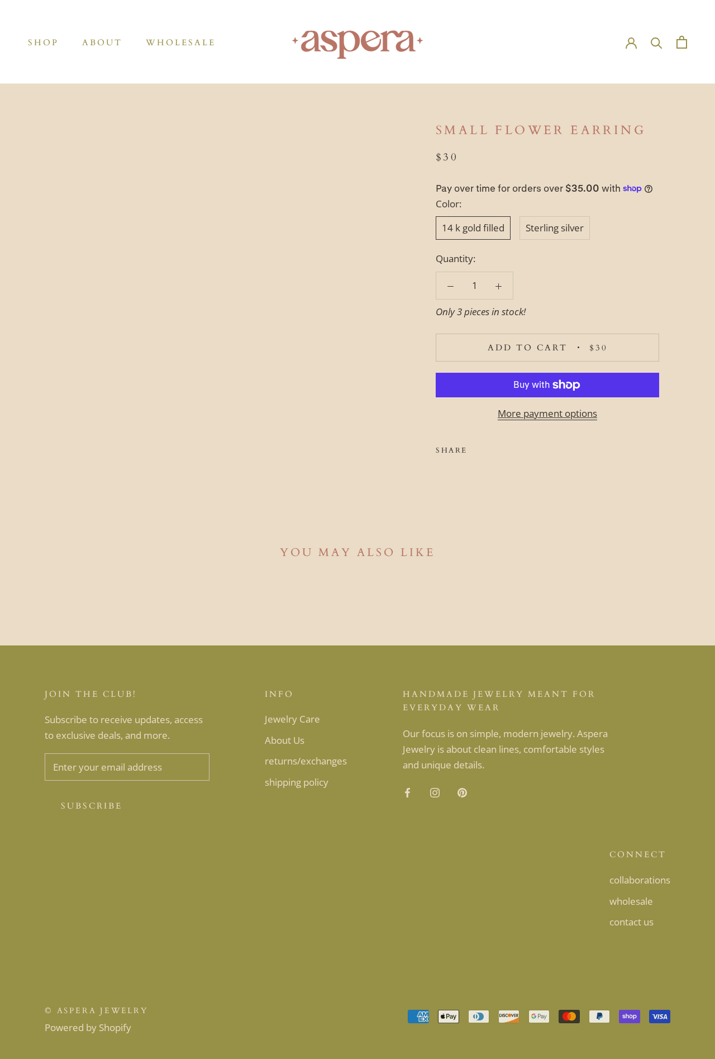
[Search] (656, 42)
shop (43, 42)
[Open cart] (681, 42)
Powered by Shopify (88, 1027)
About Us (284, 740)
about (102, 42)
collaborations (639, 879)
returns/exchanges (306, 760)
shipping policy (296, 782)
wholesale (181, 42)
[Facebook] (478, 447)
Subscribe (91, 805)
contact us (631, 921)
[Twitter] (492, 447)
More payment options (547, 413)
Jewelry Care (292, 719)
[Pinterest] (507, 447)
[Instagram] (435, 792)
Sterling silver (555, 227)
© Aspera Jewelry (96, 1010)
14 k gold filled (473, 227)
